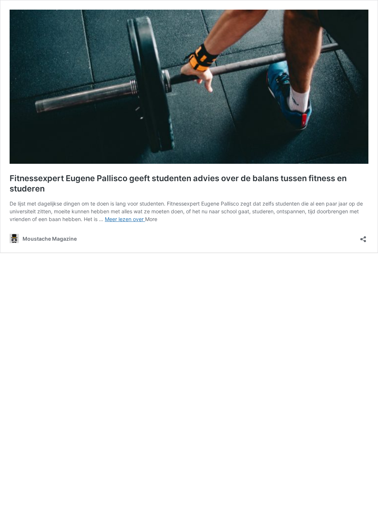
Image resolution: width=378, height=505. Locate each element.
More (151, 219)
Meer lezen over (125, 219)
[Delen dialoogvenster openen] (363, 237)
